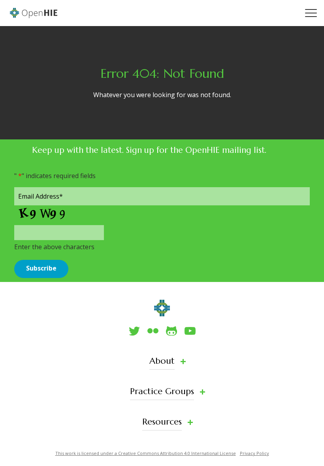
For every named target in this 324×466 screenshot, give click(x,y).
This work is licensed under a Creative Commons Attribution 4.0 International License (145, 453)
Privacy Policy (254, 453)
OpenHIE (33, 13)
